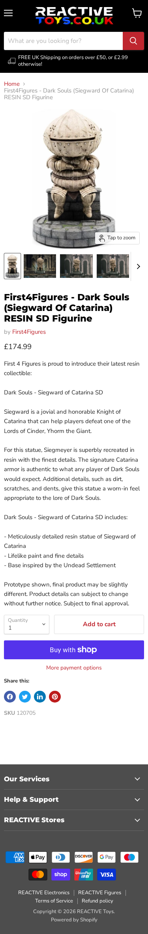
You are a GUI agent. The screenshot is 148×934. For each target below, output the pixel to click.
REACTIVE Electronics (43, 892)
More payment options (74, 668)
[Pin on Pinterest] (55, 697)
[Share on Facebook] (10, 697)
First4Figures (29, 332)
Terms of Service (54, 900)
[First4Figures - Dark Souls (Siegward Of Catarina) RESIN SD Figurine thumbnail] (12, 266)
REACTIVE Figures (99, 892)
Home (12, 84)
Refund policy (97, 900)
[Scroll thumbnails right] (137, 266)
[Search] (133, 41)
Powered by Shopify (74, 919)
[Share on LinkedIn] (40, 697)
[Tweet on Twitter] (25, 697)
